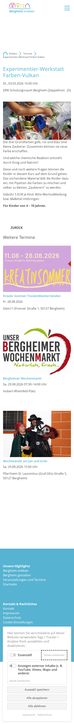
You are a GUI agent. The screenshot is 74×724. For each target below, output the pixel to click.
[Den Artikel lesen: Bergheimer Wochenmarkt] (37, 351)
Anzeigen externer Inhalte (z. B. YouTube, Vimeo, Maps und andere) (40, 669)
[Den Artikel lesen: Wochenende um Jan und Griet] (37, 434)
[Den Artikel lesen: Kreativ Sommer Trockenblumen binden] (37, 269)
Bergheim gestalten (17, 575)
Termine (27, 53)
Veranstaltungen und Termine (24, 580)
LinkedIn (21, 98)
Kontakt (8, 608)
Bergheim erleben (16, 571)
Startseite (10, 584)
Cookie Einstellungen (18, 622)
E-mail (29, 98)
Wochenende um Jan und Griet (25, 461)
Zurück (17, 228)
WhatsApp (36, 98)
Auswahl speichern (37, 689)
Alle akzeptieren (37, 698)
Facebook (6, 98)
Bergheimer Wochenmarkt (22, 378)
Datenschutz (12, 618)
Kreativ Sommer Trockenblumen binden (32, 296)
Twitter (14, 98)
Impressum (11, 613)
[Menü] (67, 8)
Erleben (13, 53)
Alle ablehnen (37, 706)
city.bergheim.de (5, 53)
